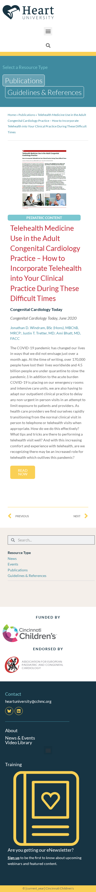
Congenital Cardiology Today (36, 309)
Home (12, 115)
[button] (48, 31)
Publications (26, 115)
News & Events (20, 738)
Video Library (18, 742)
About (11, 730)
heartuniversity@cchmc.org (28, 701)
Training (13, 764)
